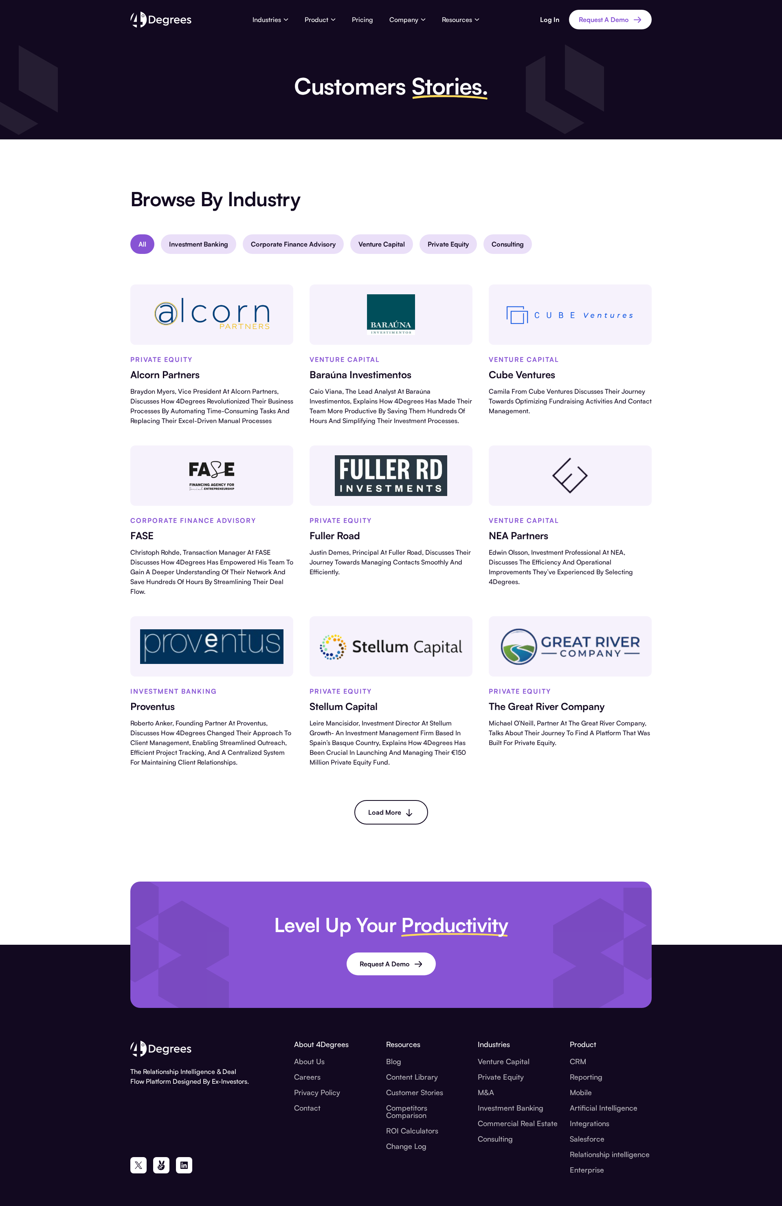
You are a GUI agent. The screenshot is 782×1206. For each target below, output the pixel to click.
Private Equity (501, 1076)
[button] (270, 19)
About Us (309, 1061)
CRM (578, 1061)
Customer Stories (414, 1092)
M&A (486, 1092)
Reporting (586, 1076)
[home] (160, 19)
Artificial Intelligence (603, 1107)
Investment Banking (510, 1107)
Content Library (412, 1076)
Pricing (362, 19)
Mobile (581, 1092)
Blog (393, 1061)
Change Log (406, 1146)
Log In (549, 19)
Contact (307, 1107)
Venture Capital (503, 1061)
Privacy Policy (317, 1092)
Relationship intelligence (610, 1154)
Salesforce (587, 1138)
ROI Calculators (412, 1130)
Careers (307, 1076)
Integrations (589, 1123)
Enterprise (587, 1169)
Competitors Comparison (406, 1111)
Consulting (495, 1138)
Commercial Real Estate (518, 1123)
